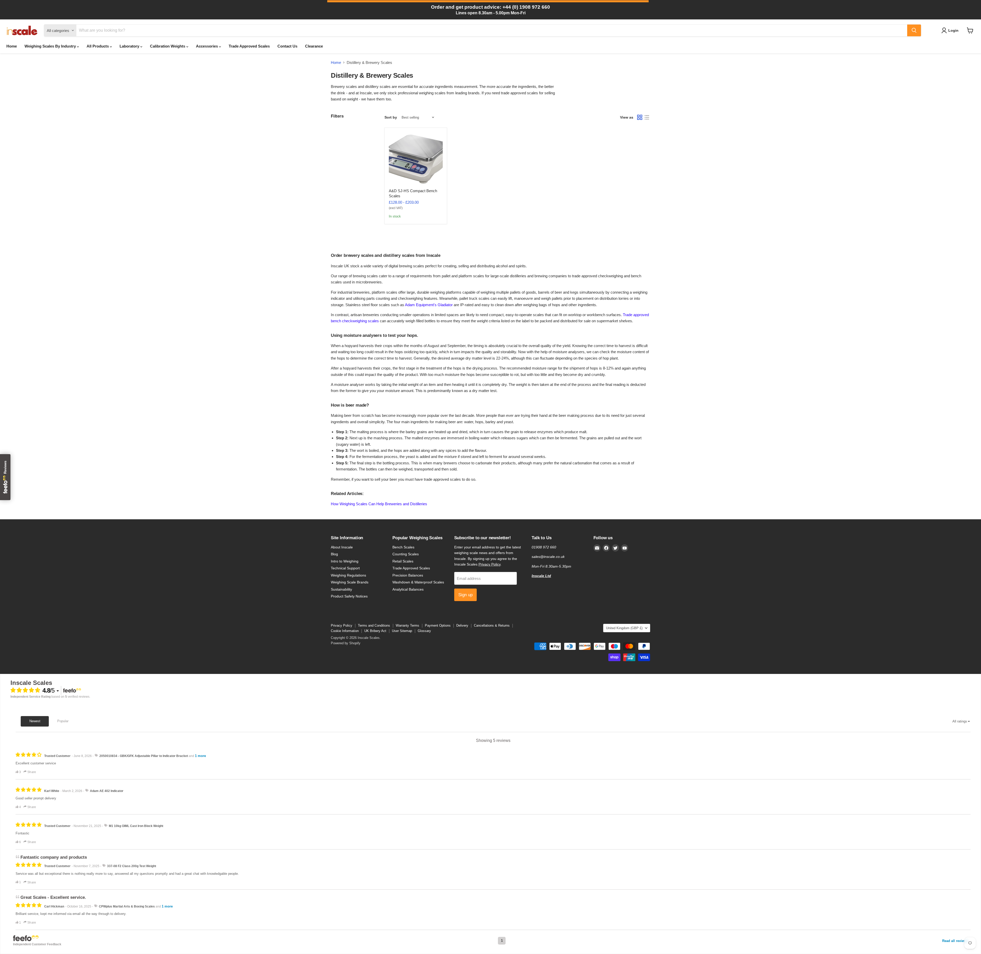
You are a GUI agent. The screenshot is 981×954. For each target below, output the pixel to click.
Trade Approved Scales (249, 46)
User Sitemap (402, 631)
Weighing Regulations (348, 575)
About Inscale (342, 547)
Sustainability (341, 589)
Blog (334, 554)
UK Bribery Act (375, 631)
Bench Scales (403, 547)
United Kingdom (624, 628)
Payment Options (438, 625)
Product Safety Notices (349, 596)
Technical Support (345, 568)
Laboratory (130, 46)
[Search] (914, 30)
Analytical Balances (408, 589)
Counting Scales (405, 554)
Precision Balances (407, 575)
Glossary (424, 631)
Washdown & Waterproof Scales (418, 582)
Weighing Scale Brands (349, 582)
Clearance (314, 46)
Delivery (462, 625)
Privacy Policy (489, 564)
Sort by (390, 117)
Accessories (207, 46)
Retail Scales (402, 561)
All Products (98, 46)
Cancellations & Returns (492, 625)
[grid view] (639, 117)
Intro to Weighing (344, 561)
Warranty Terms (407, 625)
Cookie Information (345, 631)
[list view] (646, 117)
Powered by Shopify (345, 643)
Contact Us (287, 46)
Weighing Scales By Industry (51, 46)
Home (11, 46)
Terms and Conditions (374, 625)
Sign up (465, 594)
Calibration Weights (168, 46)
